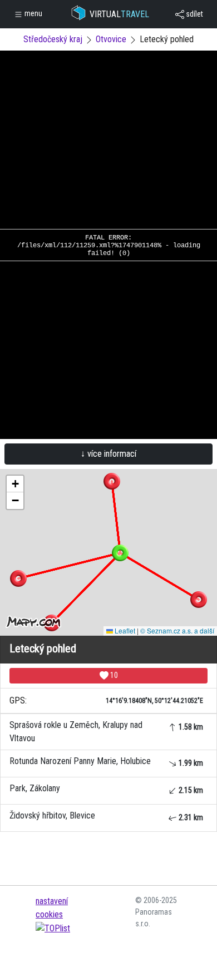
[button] (111, 481)
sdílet (193, 13)
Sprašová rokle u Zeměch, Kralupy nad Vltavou (106, 732)
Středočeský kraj (52, 39)
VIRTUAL (119, 14)
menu (32, 13)
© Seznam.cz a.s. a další (177, 630)
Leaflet (124, 630)
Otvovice (111, 39)
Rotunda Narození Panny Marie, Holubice (106, 761)
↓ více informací (108, 453)
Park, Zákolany (106, 789)
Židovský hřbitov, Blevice (106, 816)
